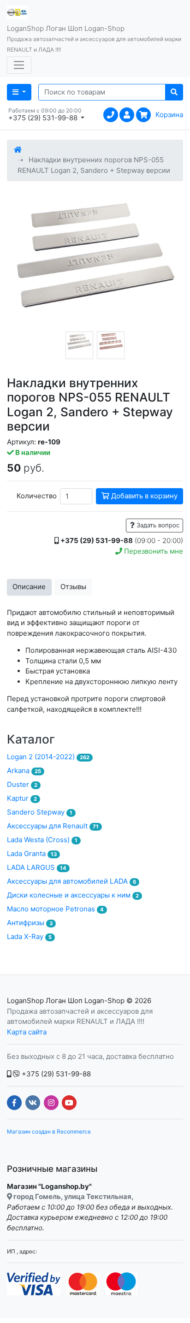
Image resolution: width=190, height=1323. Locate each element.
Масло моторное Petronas (55, 908)
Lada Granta (32, 853)
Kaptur (22, 798)
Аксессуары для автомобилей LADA (71, 881)
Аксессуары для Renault (53, 825)
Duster (22, 784)
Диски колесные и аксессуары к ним (73, 895)
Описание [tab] (29, 586)
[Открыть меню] (19, 65)
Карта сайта (27, 1032)
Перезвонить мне (152, 551)
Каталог (31, 739)
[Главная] (18, 149)
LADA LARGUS (36, 867)
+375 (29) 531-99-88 (55, 1073)
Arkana (24, 770)
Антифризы (30, 922)
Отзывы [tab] (73, 586)
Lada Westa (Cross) (42, 839)
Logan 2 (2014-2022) (48, 756)
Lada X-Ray (29, 936)
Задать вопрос (157, 525)
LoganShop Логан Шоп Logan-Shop (66, 1000)
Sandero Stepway (39, 812)
